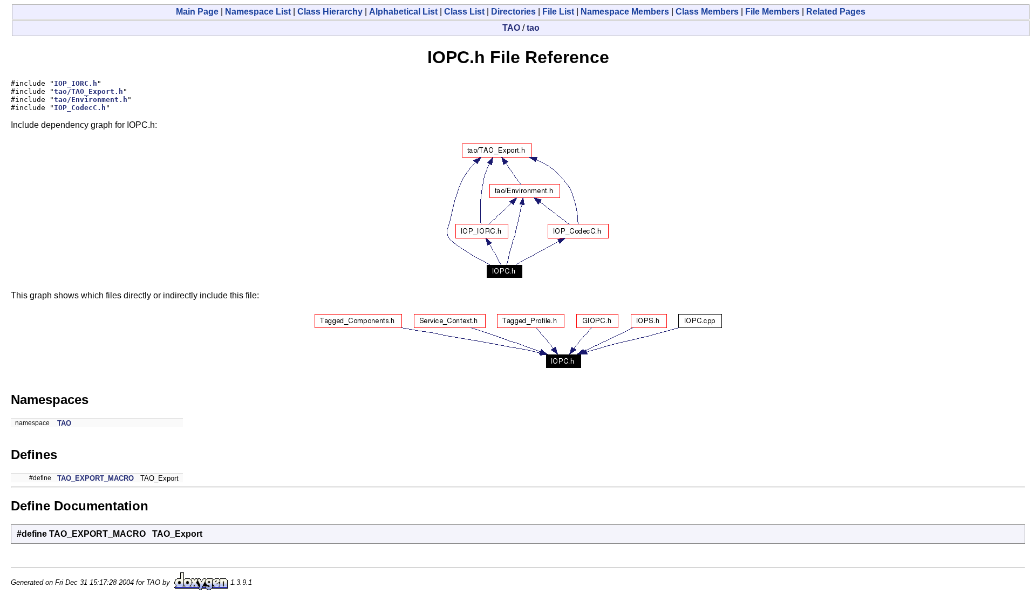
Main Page (197, 11)
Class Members (707, 11)
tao (533, 27)
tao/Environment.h (90, 99)
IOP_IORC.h (75, 83)
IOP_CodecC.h (80, 108)
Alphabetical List (403, 11)
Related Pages (835, 11)
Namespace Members (625, 11)
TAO (511, 27)
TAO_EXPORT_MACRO (95, 478)
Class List (464, 11)
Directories (513, 11)
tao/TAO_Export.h (88, 91)
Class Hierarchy (330, 11)
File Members (772, 11)
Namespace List (258, 11)
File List (558, 11)
